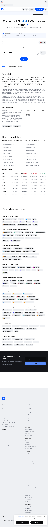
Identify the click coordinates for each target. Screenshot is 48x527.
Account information (7, 439)
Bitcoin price (28, 495)
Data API (27, 473)
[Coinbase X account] (7, 516)
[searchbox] (43, 53)
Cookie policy (5, 418)
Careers (4, 406)
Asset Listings (28, 429)
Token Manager (28, 435)
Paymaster (27, 469)
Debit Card (27, 416)
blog (3, 516)
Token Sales (28, 420)
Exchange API (28, 485)
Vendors (4, 414)
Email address (28, 356)
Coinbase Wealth (29, 412)
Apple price (27, 508)
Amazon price (28, 512)
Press (3, 410)
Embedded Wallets (29, 459)
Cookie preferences (7, 420)
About (3, 404)
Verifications (28, 475)
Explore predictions (30, 424)
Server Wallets (28, 457)
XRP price (27, 501)
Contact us (4, 433)
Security (4, 412)
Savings (27, 422)
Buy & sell (27, 404)
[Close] (45, 517)
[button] (45, 9)
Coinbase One (28, 410)
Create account (5, 435)
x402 (26, 465)
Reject (22, 522)
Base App (27, 406)
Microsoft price (28, 510)
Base (26, 455)
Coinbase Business (29, 431)
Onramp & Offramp (29, 463)
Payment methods (6, 441)
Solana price (28, 499)
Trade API (27, 467)
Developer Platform (30, 453)
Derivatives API (28, 491)
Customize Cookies (39, 518)
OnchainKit (27, 471)
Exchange (27, 444)
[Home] (2, 9)
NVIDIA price (28, 506)
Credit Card (27, 414)
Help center (5, 431)
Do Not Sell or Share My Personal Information (10, 423)
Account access (6, 443)
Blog (3, 408)
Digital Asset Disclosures (8, 426)
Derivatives (27, 418)
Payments (27, 433)
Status (3, 447)
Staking (27, 442)
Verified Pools (28, 448)
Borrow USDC (28, 408)
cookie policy (22, 516)
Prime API (27, 489)
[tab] (3, 66)
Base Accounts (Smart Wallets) (32, 461)
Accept (36, 522)
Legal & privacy (5, 416)
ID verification (5, 437)
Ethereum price (28, 497)
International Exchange (30, 446)
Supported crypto (6, 445)
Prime (26, 440)
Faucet (26, 483)
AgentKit (27, 479)
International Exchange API (31, 487)
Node (26, 477)
